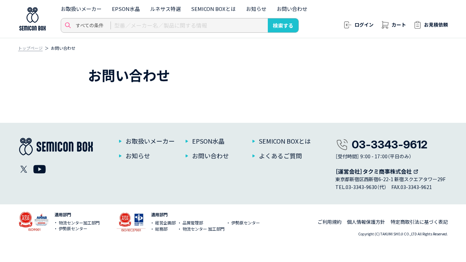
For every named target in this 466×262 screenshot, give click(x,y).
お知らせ (256, 8)
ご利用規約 (329, 221)
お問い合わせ (292, 8)
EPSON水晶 (126, 8)
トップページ (30, 48)
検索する (283, 25)
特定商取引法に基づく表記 (419, 221)
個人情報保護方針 (366, 221)
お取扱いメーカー (81, 8)
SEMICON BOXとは (213, 8)
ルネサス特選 (165, 8)
